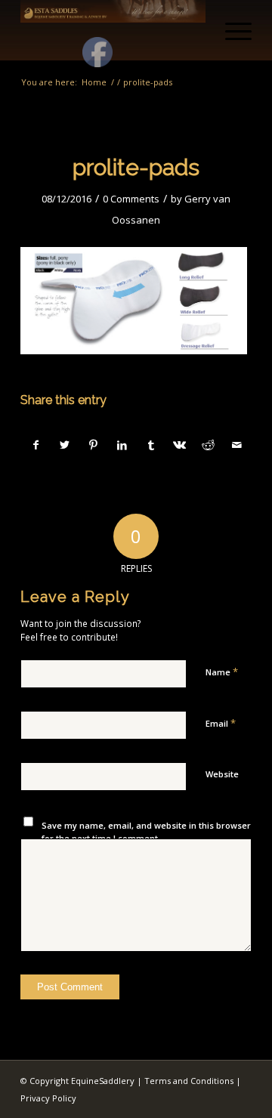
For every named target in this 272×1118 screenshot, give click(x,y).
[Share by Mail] (237, 445)
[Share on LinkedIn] (122, 445)
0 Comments (131, 198)
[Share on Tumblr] (151, 445)
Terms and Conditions (188, 1080)
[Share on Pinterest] (93, 445)
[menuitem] (231, 30)
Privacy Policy (48, 1098)
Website (222, 774)
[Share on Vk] (179, 445)
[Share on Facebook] (35, 445)
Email (221, 723)
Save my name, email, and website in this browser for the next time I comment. (146, 832)
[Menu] (231, 30)
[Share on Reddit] (208, 445)
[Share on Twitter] (65, 445)
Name (222, 671)
